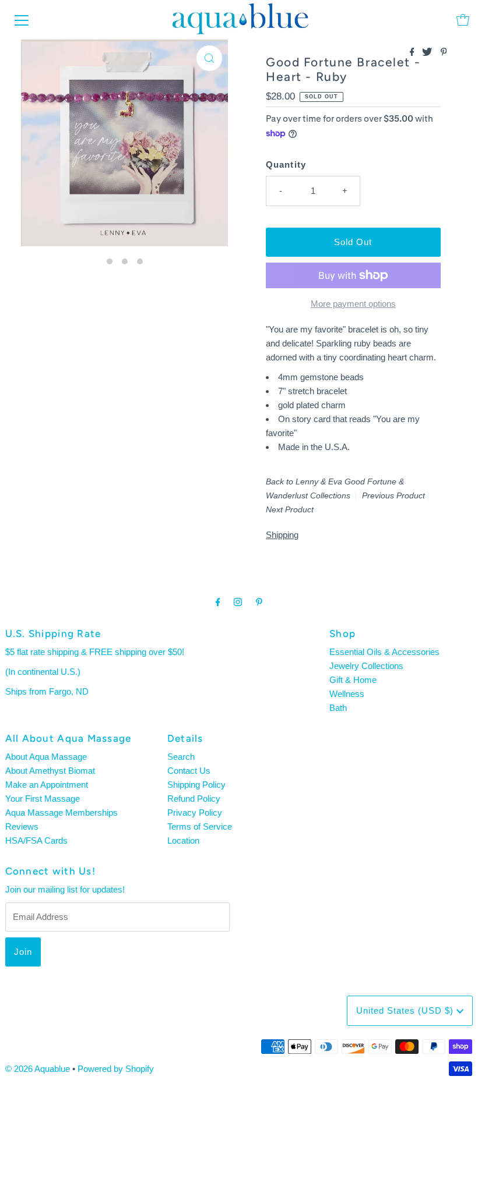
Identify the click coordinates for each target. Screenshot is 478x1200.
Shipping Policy (196, 785)
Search (181, 757)
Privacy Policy (194, 812)
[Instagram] (238, 602)
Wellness (346, 694)
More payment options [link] (353, 304)
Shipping (282, 535)
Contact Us (188, 771)
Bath (338, 708)
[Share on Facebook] (413, 53)
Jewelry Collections (366, 666)
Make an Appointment (46, 785)
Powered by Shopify (116, 1069)
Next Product (290, 509)
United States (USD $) (406, 1010)
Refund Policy (193, 798)
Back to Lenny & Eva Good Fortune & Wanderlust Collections (335, 488)
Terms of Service (199, 826)
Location (183, 840)
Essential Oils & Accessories (384, 652)
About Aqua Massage (46, 757)
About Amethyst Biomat (50, 771)
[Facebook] (218, 602)
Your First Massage (42, 798)
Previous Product (393, 495)
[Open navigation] (21, 19)
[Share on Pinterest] (444, 53)
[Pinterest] (259, 602)
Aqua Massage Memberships (61, 812)
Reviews (21, 826)
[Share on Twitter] (428, 53)
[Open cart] (462, 20)
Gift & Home (353, 680)
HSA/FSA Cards (36, 840)
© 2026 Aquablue (37, 1069)
